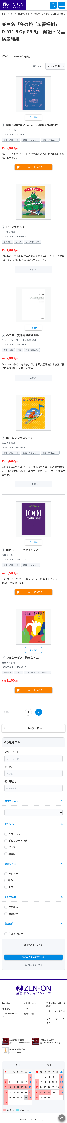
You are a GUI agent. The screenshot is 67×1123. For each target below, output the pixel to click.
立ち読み (33, 117)
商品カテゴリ (11, 800)
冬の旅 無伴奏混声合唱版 (22, 335)
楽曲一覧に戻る (33, 728)
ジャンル (9, 824)
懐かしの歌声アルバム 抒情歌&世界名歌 (32, 125)
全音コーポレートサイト (55, 1021)
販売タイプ (10, 863)
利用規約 (6, 1008)
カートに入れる (35, 167)
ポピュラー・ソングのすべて (23, 550)
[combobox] (33, 758)
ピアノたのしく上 (17, 227)
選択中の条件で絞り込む (33, 957)
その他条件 (10, 897)
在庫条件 (9, 923)
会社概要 (6, 1003)
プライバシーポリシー (11, 1015)
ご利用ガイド (30, 1003)
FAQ (26, 1008)
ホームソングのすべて (19, 438)
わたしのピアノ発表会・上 (22, 657)
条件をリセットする (33, 964)
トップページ (7, 13)
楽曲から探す (23, 13)
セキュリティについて (55, 1012)
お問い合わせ (30, 1013)
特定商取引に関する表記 (55, 1004)
